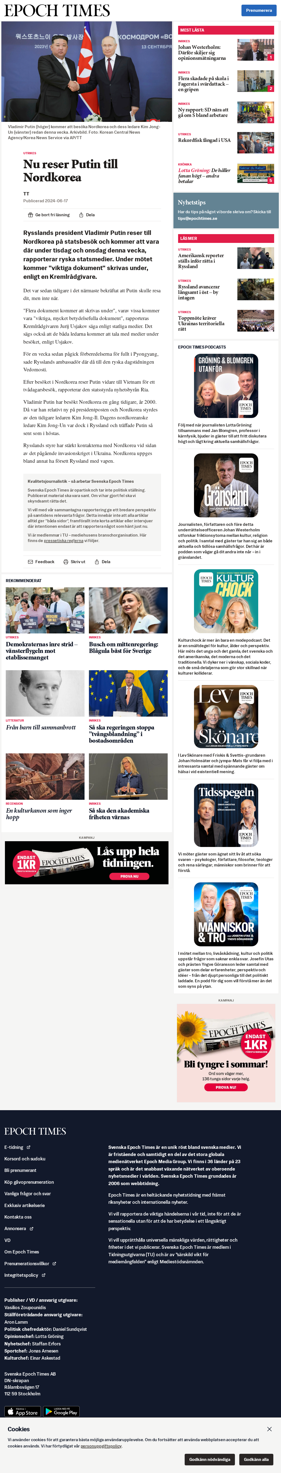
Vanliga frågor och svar (27, 1193)
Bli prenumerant (20, 1170)
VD (7, 1240)
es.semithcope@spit (197, 218)
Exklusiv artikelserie (24, 1205)
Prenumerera (259, 10)
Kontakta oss (18, 1217)
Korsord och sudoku (24, 1158)
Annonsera (15, 1228)
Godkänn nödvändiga (209, 1459)
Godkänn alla (256, 1459)
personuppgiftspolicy (101, 1446)
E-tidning (13, 1147)
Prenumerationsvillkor (26, 1263)
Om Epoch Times (21, 1252)
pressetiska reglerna (63, 540)
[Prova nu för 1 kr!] (86, 862)
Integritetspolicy (21, 1275)
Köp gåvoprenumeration (29, 1182)
